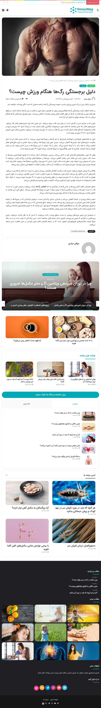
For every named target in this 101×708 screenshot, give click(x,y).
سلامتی (86, 80)
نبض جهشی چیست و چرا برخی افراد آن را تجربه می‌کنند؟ (60, 445)
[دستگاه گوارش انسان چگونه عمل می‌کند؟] (88, 460)
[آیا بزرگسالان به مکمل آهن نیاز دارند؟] (27, 493)
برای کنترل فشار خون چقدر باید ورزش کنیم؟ (51, 380)
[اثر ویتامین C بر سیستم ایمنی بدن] (83, 651)
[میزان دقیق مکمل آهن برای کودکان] (50, 632)
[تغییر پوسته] (98, 11)
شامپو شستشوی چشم (92, 673)
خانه (92, 80)
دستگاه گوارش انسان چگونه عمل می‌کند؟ (66, 456)
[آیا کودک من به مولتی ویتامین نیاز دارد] (83, 614)
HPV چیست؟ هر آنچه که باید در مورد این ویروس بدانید (20, 380)
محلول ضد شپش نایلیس (75, 673)
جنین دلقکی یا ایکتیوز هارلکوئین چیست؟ (66, 423)
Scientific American (78, 231)
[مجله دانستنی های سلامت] (81, 10)
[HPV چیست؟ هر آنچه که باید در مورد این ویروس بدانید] (19, 369)
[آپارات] (36, 688)
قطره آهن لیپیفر (60, 673)
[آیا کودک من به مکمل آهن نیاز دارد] (50, 614)
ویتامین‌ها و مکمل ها (50, 274)
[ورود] (7, 11)
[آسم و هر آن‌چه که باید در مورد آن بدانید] (88, 438)
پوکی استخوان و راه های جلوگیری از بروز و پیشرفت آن (83, 380)
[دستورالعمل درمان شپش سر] (73, 531)
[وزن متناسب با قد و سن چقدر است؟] (88, 416)
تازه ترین (26, 403)
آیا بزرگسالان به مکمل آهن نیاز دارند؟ (30, 508)
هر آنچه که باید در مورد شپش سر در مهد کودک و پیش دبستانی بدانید (75, 509)
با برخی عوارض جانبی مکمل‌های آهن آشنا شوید (28, 547)
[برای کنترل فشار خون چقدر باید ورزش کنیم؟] (50, 369)
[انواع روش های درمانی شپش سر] (18, 632)
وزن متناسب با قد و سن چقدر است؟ (67, 413)
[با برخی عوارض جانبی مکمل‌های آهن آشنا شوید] (27, 531)
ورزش (81, 80)
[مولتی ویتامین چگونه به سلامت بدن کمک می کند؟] (83, 632)
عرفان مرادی (87, 99)
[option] (50, 285)
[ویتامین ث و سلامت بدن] (18, 614)
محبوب (75, 403)
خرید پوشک (50, 673)
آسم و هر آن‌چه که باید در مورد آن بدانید (66, 434)
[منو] (3, 11)
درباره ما (45, 699)
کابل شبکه (41, 673)
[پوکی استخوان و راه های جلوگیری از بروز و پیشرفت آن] (81, 369)
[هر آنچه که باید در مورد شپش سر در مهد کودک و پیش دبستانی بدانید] (73, 493)
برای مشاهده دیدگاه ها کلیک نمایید (50, 394)
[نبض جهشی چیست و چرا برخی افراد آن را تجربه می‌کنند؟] (88, 449)
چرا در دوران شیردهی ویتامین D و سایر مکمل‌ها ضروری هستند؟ (50, 286)
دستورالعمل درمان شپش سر (75, 2)
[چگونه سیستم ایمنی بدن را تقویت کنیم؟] (50, 651)
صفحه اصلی (54, 699)
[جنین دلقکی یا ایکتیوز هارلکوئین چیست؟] (88, 427)
